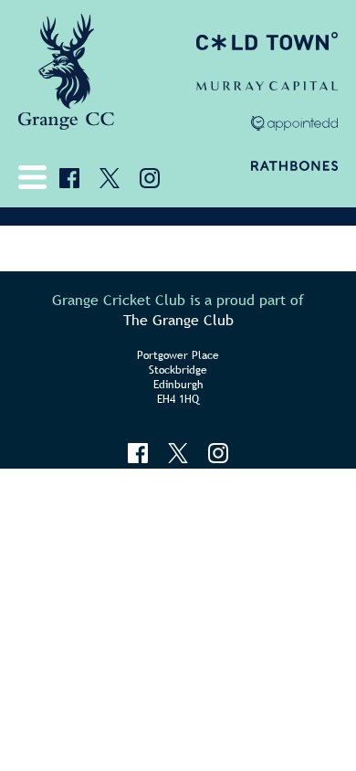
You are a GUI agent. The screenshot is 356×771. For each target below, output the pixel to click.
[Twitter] (109, 178)
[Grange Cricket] (66, 78)
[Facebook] (69, 178)
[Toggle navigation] (36, 177)
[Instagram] (150, 178)
